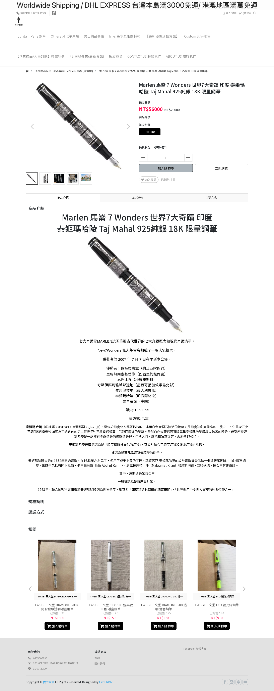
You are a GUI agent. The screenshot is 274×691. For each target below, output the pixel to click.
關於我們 (99, 663)
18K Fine (149, 132)
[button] (128, 126)
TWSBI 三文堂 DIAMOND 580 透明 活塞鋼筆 (163, 607)
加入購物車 (166, 168)
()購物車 (247, 13)
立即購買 (221, 168)
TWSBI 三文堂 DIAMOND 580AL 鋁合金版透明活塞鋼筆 (57, 607)
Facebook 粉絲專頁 (195, 648)
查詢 (97, 658)
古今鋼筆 (48, 682)
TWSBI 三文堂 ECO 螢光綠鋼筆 (217, 605)
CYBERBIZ (106, 682)
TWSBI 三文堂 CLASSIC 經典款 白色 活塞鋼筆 (110, 607)
